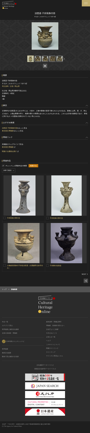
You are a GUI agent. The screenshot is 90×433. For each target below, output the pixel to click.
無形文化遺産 (6, 353)
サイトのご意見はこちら (54, 356)
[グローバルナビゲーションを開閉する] (86, 3)
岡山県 (17, 86)
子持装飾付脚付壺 (13, 218)
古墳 (11, 86)
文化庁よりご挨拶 (52, 329)
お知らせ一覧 (50, 337)
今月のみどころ (51, 333)
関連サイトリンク (52, 348)
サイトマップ (50, 352)
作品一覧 (5, 322)
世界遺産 (5, 349)
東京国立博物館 (7, 131)
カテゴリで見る (7, 325)
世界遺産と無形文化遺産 (10, 329)
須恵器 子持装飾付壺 (9, 128)
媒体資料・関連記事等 (53, 322)
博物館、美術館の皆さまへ (55, 325)
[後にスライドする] (64, 59)
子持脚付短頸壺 (55, 265)
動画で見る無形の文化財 (10, 356)
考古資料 (5, 86)
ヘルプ (48, 341)
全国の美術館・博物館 (9, 333)
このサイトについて (53, 344)
